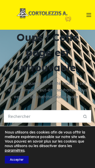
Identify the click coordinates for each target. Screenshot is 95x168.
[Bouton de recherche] (85, 116)
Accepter (17, 159)
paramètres (15, 150)
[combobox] (41, 116)
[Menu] (88, 15)
